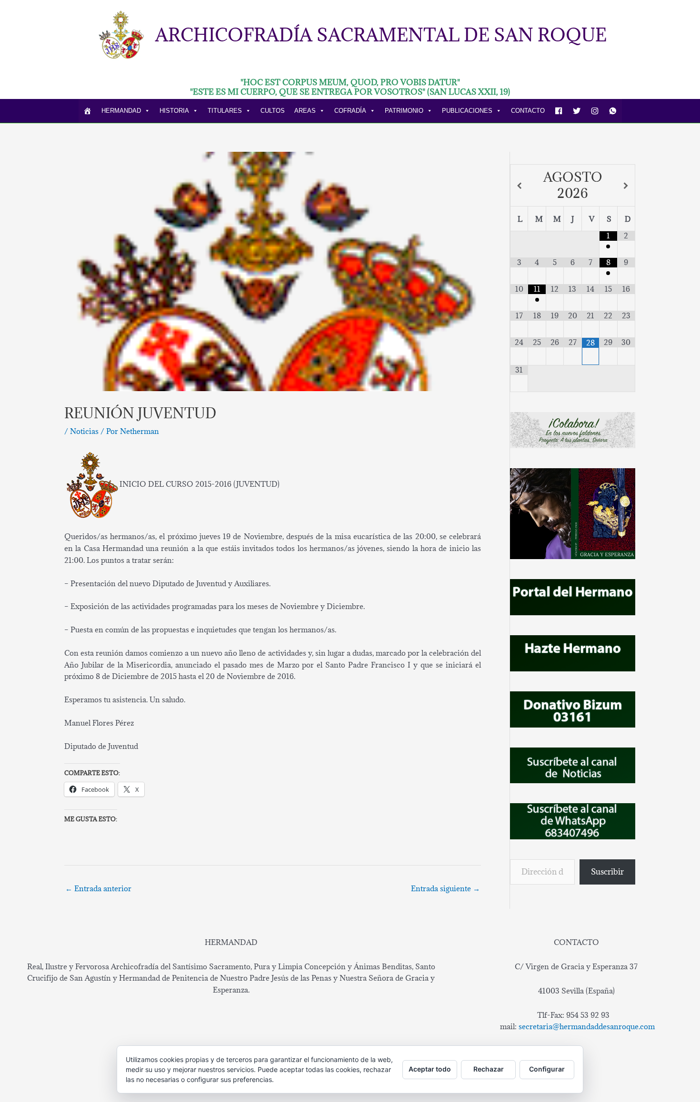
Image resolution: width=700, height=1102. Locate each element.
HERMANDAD (121, 110)
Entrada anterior (98, 888)
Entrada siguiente (445, 888)
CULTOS (272, 110)
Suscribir (607, 871)
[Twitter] (577, 111)
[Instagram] (595, 111)
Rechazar (488, 1069)
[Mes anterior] (519, 185)
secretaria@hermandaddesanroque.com (587, 1026)
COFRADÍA (350, 110)
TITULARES (225, 110)
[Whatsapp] (613, 111)
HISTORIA (174, 110)
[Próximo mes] (626, 185)
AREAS (305, 110)
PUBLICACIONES (467, 110)
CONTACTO (528, 110)
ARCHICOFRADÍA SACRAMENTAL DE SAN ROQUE (381, 34)
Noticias (84, 431)
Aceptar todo (430, 1069)
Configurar (547, 1069)
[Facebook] (559, 111)
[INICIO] (88, 111)
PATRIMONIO (404, 110)
